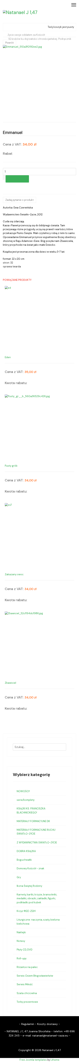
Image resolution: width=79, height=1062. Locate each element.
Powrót (9, 42)
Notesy (21, 941)
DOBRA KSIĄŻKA (26, 851)
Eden (8, 357)
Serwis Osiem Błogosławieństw (35, 975)
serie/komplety (26, 800)
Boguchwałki (24, 859)
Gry (19, 877)
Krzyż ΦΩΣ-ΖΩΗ (26, 911)
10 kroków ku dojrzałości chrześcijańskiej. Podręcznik (39, 38)
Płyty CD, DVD (24, 949)
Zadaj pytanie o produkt (19, 200)
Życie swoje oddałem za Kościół (26, 34)
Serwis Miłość (25, 984)
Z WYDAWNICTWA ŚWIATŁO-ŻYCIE (37, 842)
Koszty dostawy (47, 1024)
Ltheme (55, 1059)
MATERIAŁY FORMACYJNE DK (33, 821)
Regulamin (27, 1024)
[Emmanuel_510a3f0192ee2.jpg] (39, 81)
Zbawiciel (10, 682)
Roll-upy (21, 958)
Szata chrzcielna (27, 993)
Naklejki (21, 932)
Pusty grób (11, 465)
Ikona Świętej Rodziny (29, 886)
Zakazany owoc (14, 574)
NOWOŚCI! (23, 791)
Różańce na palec (27, 967)
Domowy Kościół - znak (30, 868)
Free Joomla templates (33, 1059)
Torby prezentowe (27, 1001)
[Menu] (73, 5)
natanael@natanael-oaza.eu (50, 1035)
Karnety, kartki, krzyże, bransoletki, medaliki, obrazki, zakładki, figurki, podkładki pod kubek (37, 898)
